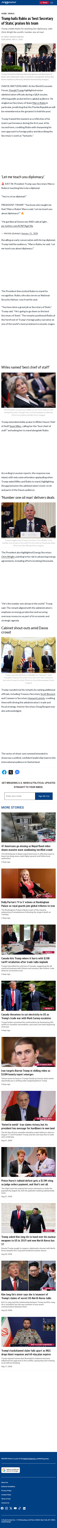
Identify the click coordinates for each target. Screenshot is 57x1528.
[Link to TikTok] (19, 1508)
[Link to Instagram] (6, 1508)
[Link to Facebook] (2, 1508)
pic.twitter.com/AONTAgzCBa (17, 225)
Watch (45, 3)
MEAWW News (6, 1459)
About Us (4, 1482)
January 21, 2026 (29, 233)
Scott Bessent (48, 694)
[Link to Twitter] (11, 1508)
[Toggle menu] (53, 2)
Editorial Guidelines (8, 1486)
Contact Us (5, 1503)
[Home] (8, 2)
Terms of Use (5, 1499)
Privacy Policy (6, 1491)
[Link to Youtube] (15, 1508)
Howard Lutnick (36, 698)
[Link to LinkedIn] (24, 1508)
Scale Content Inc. (29, 1459)
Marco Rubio (39, 102)
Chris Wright (8, 556)
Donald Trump (16, 90)
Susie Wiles (15, 426)
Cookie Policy (6, 1495)
